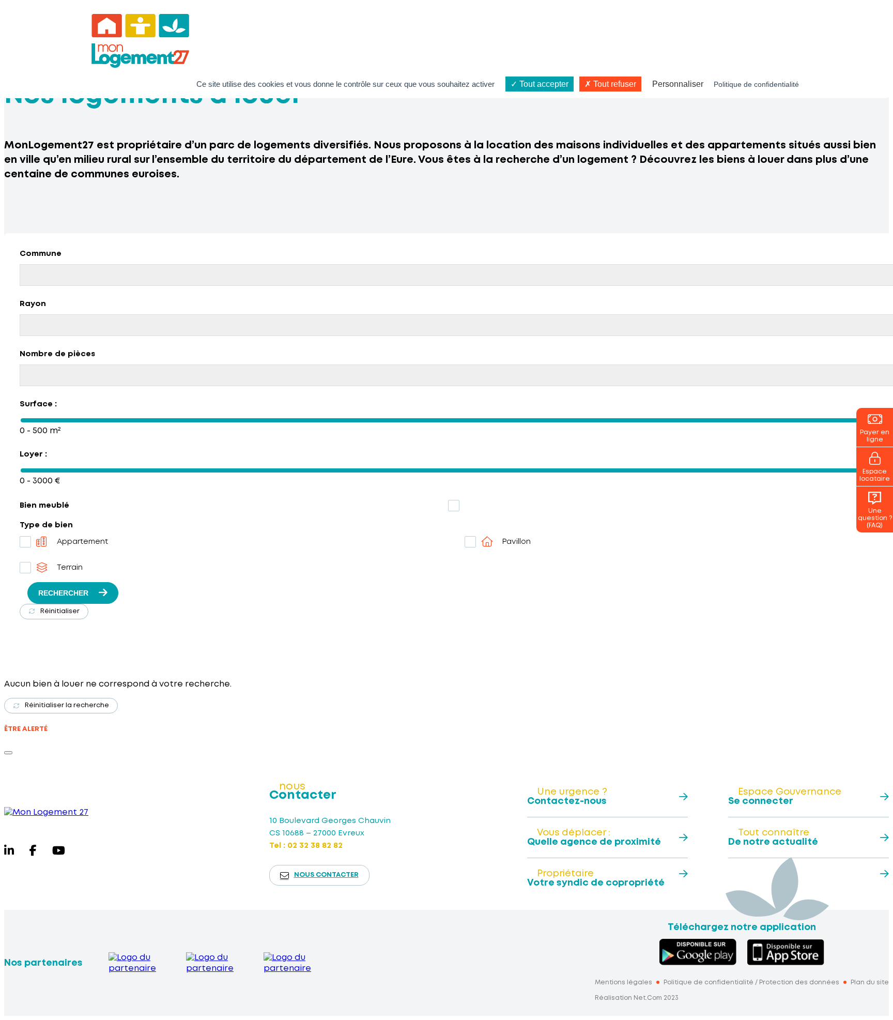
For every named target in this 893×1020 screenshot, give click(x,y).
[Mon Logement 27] (46, 812)
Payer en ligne (874, 436)
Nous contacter (326, 875)
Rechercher (63, 593)
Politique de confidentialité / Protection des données (751, 982)
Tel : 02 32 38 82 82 (306, 845)
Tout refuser (613, 84)
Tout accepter (542, 84)
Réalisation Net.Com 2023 (637, 998)
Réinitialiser (60, 611)
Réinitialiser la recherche (67, 705)
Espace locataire (874, 475)
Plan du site (870, 982)
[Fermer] (8, 752)
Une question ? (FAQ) (875, 518)
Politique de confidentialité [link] (756, 84)
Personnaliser (677, 84)
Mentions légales (623, 982)
